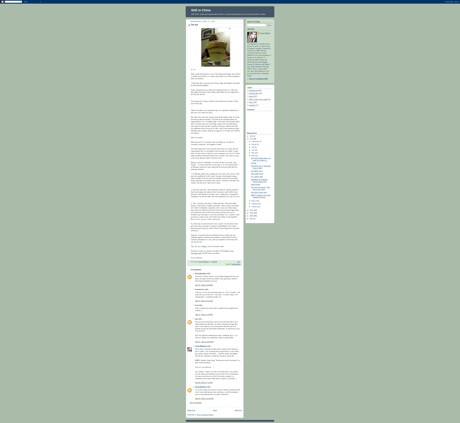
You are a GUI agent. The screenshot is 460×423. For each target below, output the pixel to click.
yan (196, 319)
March (253, 201)
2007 (251, 219)
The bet (253, 163)
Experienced (253, 90)
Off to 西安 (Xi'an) (257, 174)
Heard (251, 96)
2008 (251, 216)
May (253, 153)
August (254, 144)
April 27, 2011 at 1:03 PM (204, 315)
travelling (252, 105)
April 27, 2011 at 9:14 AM (204, 301)
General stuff (235, 264)
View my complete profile (258, 79)
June (253, 150)
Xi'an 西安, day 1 (257, 171)
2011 (251, 139)
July (253, 147)
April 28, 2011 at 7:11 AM (204, 383)
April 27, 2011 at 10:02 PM (204, 342)
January (254, 207)
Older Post (238, 410)
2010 (251, 210)
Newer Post (191, 410)
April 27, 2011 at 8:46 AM (204, 285)
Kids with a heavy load (259, 192)
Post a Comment (195, 403)
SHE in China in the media (258, 99)
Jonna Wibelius (201, 346)
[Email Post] (238, 262)
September (255, 141)
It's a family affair (257, 177)
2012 (251, 136)
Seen (251, 102)
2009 (251, 213)
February (254, 204)
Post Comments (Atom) (205, 415)
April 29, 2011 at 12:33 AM (204, 399)
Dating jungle (255, 184)
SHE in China (200, 10)
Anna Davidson (200, 273)
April (253, 156)
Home (215, 410)
